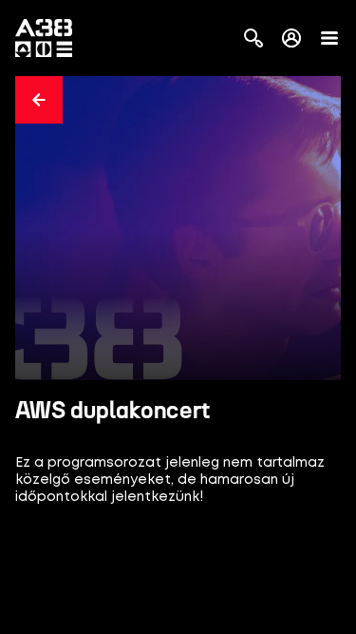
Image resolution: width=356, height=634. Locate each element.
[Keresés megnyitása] (253, 38)
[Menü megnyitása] (329, 38)
